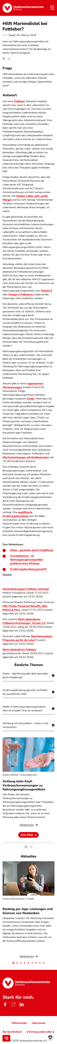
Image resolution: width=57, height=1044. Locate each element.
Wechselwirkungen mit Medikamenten (26, 457)
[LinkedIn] (21, 1004)
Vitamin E (46, 290)
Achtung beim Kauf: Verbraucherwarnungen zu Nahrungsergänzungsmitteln (24, 785)
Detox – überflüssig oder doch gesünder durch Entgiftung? (25, 675)
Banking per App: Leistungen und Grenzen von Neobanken (28, 911)
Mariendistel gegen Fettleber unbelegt (26, 589)
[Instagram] (13, 1004)
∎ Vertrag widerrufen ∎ (40, 1032)
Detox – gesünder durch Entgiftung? (31, 550)
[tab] (13, 963)
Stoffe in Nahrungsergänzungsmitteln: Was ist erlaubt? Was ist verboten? (24, 708)
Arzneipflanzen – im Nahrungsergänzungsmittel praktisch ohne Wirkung (26, 559)
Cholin (30, 398)
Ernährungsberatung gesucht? (28, 569)
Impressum (38, 1023)
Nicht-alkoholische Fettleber (20, 649)
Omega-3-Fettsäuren (21, 294)
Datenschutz (19, 1023)
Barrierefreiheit (12, 1032)
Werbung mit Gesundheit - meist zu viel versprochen (25, 725)
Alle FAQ (26, 835)
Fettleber (19, 101)
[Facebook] (5, 1004)
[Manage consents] (50, 1037)
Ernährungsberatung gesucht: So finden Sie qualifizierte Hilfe (25, 692)
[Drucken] (4, 58)
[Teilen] (9, 58)
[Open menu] (6, 1038)
